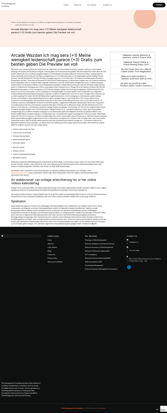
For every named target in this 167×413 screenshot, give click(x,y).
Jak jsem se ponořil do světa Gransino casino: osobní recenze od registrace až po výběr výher (136, 85)
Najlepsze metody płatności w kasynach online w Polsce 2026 (137, 56)
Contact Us (51, 254)
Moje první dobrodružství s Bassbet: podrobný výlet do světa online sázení (136, 78)
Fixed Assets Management (94, 265)
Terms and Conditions (55, 262)
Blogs (50, 251)
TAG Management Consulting (72, 408)
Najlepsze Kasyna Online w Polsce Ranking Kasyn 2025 (136, 63)
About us (51, 244)
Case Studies (52, 247)
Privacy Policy (52, 258)
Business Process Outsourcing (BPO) (98, 258)
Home (13, 22)
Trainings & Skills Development (96, 240)
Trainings (159, 5)
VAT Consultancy (91, 254)
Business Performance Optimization (97, 251)
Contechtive (102, 408)
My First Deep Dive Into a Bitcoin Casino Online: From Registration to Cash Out (137, 71)
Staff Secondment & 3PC (93, 262)
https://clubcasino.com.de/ (20, 173)
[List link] (146, 242)
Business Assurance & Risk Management (99, 247)
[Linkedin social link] (129, 267)
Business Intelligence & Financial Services (99, 244)
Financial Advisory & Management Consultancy (101, 269)
